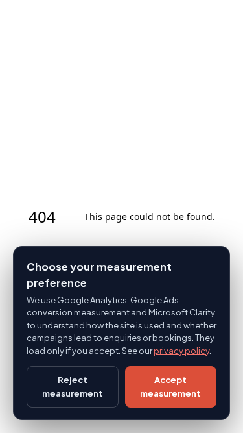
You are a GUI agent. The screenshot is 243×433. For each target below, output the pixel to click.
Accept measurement (170, 387)
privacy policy (181, 350)
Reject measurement (72, 387)
